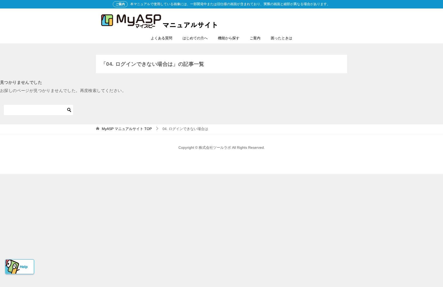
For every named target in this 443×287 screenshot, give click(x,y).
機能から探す (228, 38)
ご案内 (255, 38)
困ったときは (281, 38)
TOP (127, 129)
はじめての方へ (195, 38)
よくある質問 (161, 38)
